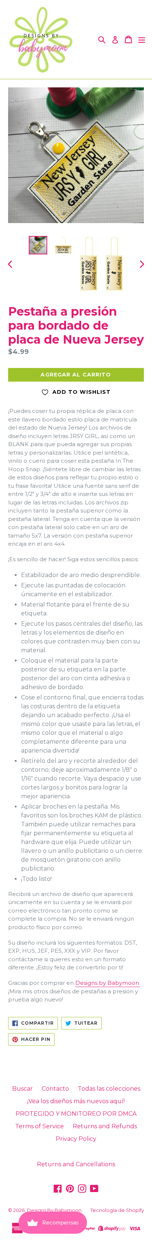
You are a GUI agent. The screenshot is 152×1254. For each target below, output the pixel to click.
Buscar (22, 1088)
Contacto (55, 1088)
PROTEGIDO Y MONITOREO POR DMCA (76, 1113)
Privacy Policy (76, 1138)
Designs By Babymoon (54, 1210)
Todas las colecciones (109, 1088)
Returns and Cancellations (76, 1164)
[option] (38, 245)
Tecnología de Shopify (117, 1210)
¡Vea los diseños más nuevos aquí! (76, 1101)
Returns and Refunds (105, 1126)
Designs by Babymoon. (107, 982)
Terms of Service (39, 1126)
